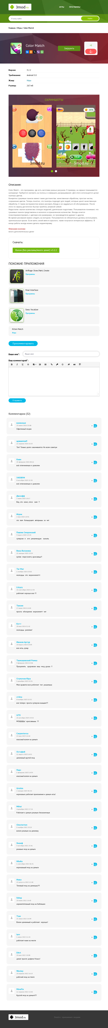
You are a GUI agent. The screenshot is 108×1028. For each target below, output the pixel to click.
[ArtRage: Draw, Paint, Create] (17, 276)
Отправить (17, 400)
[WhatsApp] (42, 52)
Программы (74, 7)
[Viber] (38, 52)
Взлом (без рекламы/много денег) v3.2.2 (36, 250)
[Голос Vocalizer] (17, 315)
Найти (90, 18)
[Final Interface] (17, 296)
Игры (61, 7)
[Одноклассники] (31, 52)
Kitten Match (17, 329)
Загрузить (69, 48)
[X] (34, 52)
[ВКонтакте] (27, 52)
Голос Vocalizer (32, 309)
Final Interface (32, 290)
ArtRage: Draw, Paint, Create (37, 270)
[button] (52, 171)
